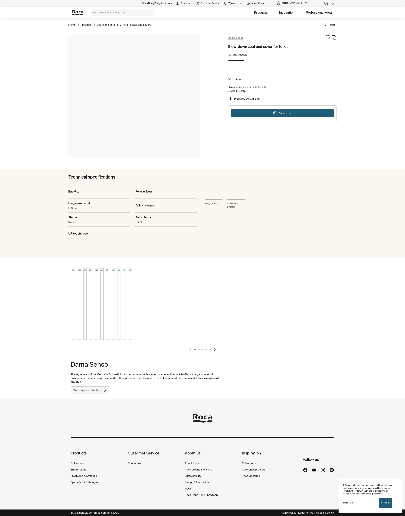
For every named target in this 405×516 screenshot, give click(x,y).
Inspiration (286, 12)
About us (193, 453)
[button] (95, 13)
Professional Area (319, 12)
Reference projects (253, 469)
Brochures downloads (84, 475)
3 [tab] (202, 349)
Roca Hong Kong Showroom (201, 494)
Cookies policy (325, 512)
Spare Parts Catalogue (84, 482)
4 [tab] (206, 349)
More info (348, 503)
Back (332, 24)
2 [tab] (198, 349)
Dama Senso (89, 364)
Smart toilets (78, 469)
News (188, 488)
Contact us (134, 463)
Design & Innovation (197, 482)
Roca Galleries (251, 475)
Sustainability (193, 475)
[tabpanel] (73, 306)
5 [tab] (210, 349)
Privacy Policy (288, 512)
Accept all (385, 503)
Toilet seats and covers (137, 24)
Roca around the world (198, 469)
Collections (77, 463)
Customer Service (143, 453)
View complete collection (86, 390)
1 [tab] (195, 349)
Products (261, 12)
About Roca (192, 463)
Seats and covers (107, 24)
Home (72, 24)
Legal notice (306, 512)
